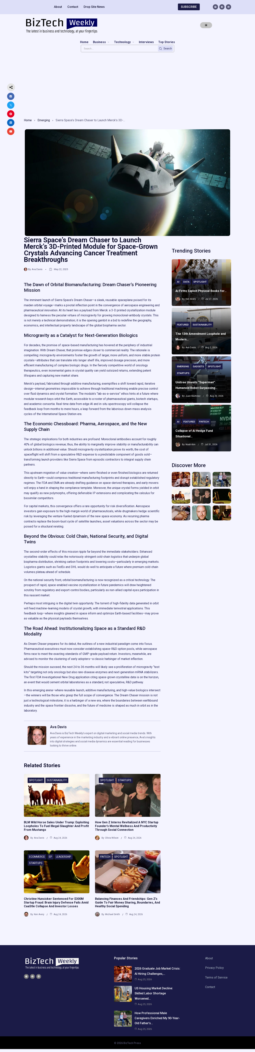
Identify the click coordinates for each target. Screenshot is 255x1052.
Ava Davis (37, 269)
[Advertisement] (127, 84)
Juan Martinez (193, 396)
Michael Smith (112, 914)
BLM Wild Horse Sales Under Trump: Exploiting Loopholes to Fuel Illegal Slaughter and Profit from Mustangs (56, 826)
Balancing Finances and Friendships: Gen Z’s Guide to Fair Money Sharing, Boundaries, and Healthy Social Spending (127, 902)
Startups (124, 780)
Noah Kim (190, 444)
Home (28, 120)
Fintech (105, 856)
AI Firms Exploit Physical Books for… (201, 291)
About (58, 7)
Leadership (63, 856)
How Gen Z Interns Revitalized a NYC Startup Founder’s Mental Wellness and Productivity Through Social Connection (126, 826)
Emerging (44, 120)
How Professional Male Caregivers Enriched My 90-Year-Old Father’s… (157, 1018)
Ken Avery (39, 914)
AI (178, 281)
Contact (72, 7)
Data (186, 281)
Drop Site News (94, 7)
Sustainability (57, 780)
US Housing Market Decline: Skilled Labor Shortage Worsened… (154, 993)
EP (50, 856)
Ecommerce (37, 856)
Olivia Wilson (112, 838)
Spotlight (36, 780)
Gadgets (198, 366)
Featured (183, 324)
